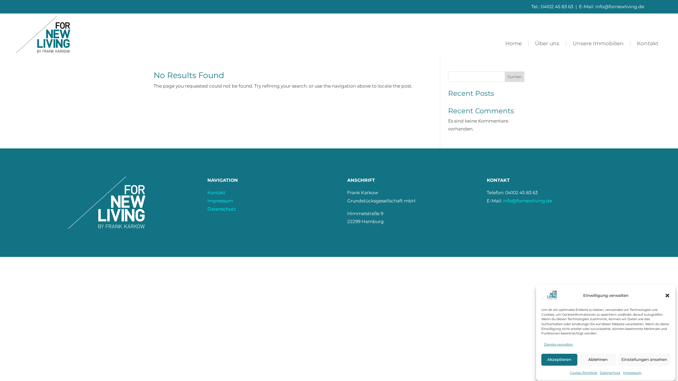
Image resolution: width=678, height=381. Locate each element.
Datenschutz (610, 373)
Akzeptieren (559, 359)
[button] (667, 295)
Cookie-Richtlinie (583, 373)
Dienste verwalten (558, 344)
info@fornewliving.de (527, 200)
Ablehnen (598, 359)
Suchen (514, 76)
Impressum (632, 373)
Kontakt (216, 192)
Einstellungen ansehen (644, 359)
